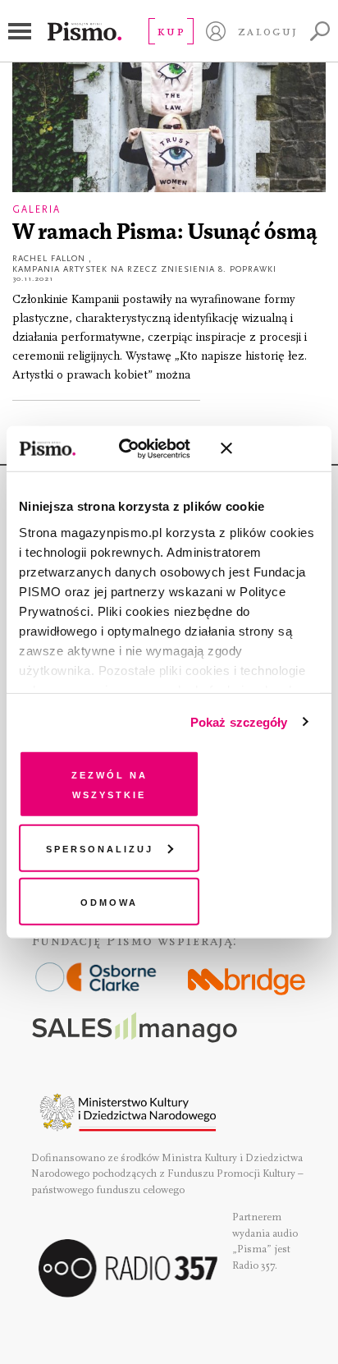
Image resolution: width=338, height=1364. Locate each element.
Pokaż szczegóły (239, 721)
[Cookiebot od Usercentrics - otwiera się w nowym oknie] (136, 448)
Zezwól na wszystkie (109, 784)
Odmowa (109, 901)
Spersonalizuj (99, 847)
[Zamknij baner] (270, 448)
